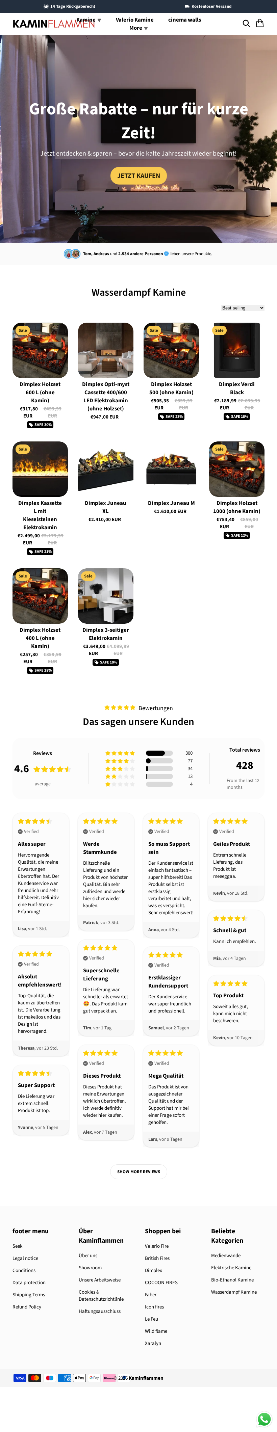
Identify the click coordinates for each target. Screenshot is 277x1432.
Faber (150, 1294)
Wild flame (156, 1331)
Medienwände (226, 1255)
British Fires (157, 1258)
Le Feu (151, 1319)
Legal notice (25, 1258)
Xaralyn (153, 1343)
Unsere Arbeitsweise (100, 1280)
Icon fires (154, 1307)
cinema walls (184, 20)
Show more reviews (138, 1172)
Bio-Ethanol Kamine (232, 1280)
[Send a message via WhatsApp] (264, 1419)
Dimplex (153, 1270)
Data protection (29, 1282)
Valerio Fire (157, 1246)
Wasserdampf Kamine (234, 1292)
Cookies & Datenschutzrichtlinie (101, 1296)
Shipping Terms (28, 1294)
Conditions (23, 1270)
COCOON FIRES (161, 1282)
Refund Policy (26, 1307)
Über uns (88, 1255)
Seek (17, 1246)
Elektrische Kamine (231, 1267)
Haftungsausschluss (100, 1311)
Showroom (90, 1267)
